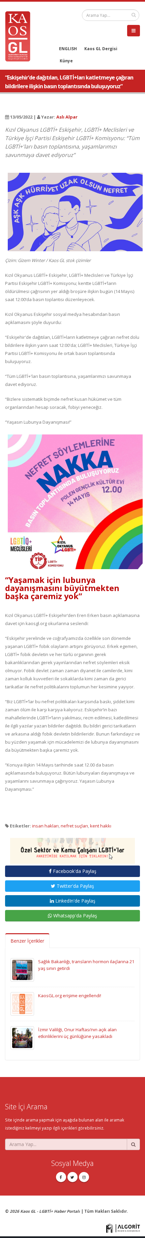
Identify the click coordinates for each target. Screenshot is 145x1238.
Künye (66, 60)
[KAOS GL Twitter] (72, 1177)
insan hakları (45, 826)
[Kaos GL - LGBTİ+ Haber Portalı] (20, 36)
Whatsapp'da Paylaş (74, 915)
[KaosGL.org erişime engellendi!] (22, 1003)
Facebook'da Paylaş (74, 871)
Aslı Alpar (67, 117)
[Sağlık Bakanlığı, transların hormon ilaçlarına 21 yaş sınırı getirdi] (22, 969)
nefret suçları (74, 826)
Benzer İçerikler (27, 941)
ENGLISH (68, 48)
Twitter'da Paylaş (74, 886)
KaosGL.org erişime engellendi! (69, 995)
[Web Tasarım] (123, 1227)
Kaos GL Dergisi (100, 48)
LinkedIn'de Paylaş (74, 901)
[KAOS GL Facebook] (61, 1177)
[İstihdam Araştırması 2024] (72, 848)
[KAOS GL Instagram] (84, 1177)
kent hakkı (100, 826)
